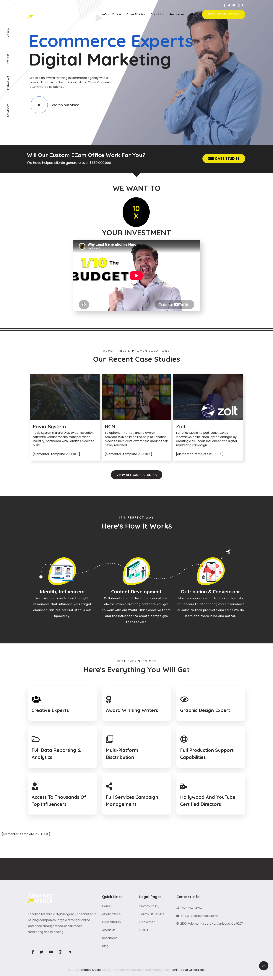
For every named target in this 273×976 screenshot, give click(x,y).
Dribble (7, 32)
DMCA (143, 930)
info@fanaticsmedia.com (48, 5)
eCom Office (111, 14)
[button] (223, 158)
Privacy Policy (149, 906)
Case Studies (135, 14)
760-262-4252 (81, 5)
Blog (193, 14)
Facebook (7, 110)
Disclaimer (147, 922)
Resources (177, 14)
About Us (157, 14)
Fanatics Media (90, 970)
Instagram (8, 83)
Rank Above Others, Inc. (187, 970)
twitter (8, 59)
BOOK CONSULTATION (224, 14)
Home (92, 14)
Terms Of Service (152, 914)
